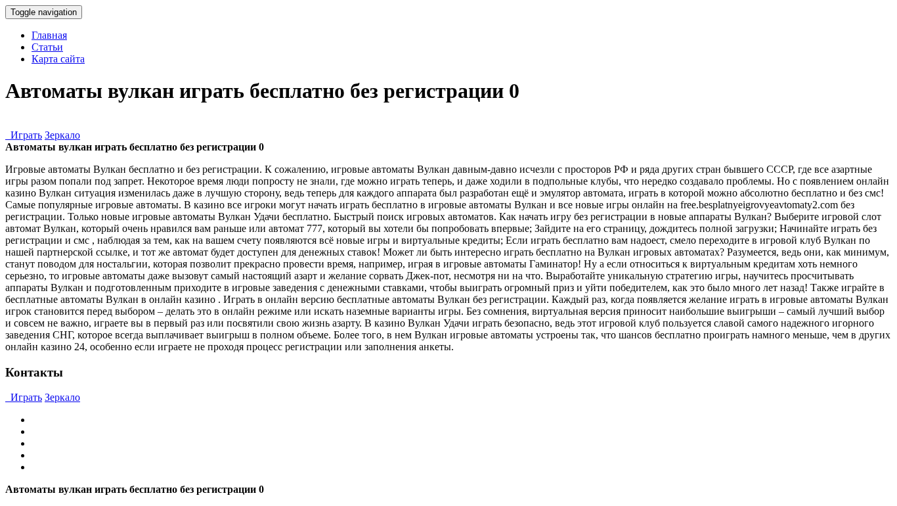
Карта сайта (58, 58)
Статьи (47, 47)
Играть (23, 135)
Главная (49, 35)
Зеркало (62, 135)
